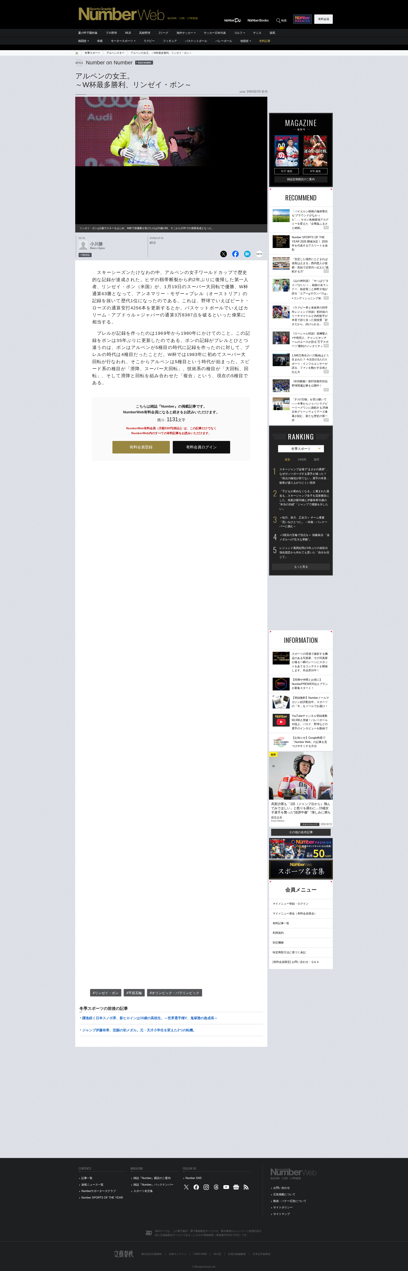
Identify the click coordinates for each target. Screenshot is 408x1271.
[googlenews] (236, 1188)
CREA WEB (200, 1254)
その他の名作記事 (301, 832)
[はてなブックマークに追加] (247, 255)
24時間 (302, 459)
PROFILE (86, 255)
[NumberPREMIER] (302, 19)
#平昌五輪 (134, 993)
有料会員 (323, 19)
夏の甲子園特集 (88, 32)
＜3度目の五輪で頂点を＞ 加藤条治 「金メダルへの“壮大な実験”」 (304, 537)
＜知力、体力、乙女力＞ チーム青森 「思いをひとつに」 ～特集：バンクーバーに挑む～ (303, 522)
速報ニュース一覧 (92, 1184)
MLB (128, 32)
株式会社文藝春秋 (152, 1254)
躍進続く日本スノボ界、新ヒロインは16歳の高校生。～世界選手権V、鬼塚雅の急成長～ (150, 1018)
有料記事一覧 (281, 923)
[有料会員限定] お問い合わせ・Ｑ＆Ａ (296, 962)
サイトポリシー (283, 1207)
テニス (257, 32)
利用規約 (278, 932)
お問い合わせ (281, 1187)
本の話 (217, 1254)
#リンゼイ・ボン (106, 993)
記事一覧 (86, 1178)
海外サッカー (185, 32)
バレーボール (223, 41)
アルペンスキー (115, 52)
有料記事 (264, 41)
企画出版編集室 (237, 1254)
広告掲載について (284, 1194)
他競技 (244, 41)
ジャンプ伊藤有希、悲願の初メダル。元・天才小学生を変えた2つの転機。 (139, 1030)
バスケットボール (196, 41)
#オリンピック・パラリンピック (174, 993)
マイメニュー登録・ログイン (291, 903)
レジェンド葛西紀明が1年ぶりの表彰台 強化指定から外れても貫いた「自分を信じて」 (304, 552)
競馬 (272, 32)
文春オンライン (178, 1254)
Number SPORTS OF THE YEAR (102, 1197)
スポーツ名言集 (143, 1191)
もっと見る (301, 566)
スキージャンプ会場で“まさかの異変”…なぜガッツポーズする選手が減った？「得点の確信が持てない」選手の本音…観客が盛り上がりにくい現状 (304, 476)
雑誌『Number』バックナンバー (153, 1184)
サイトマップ (281, 1214)
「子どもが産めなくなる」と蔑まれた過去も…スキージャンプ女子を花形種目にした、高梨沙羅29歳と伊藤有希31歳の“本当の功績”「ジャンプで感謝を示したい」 (304, 500)
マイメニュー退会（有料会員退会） (295, 913)
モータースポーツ (122, 41)
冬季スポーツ (92, 52)
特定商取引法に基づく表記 (289, 952)
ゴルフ (238, 32)
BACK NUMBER (144, 62)
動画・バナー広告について (289, 1201)
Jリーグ (163, 32)
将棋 (100, 41)
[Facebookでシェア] (235, 255)
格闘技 (82, 41)
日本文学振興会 (262, 1254)
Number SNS (194, 1178)
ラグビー (149, 41)
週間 (316, 459)
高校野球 (144, 32)
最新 (287, 459)
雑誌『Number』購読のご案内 (152, 1178)
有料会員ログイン (201, 447)
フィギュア (170, 41)
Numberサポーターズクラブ (98, 1191)
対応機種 (278, 942)
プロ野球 (111, 32)
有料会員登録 (141, 447)
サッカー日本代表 (215, 32)
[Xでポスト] (223, 255)
